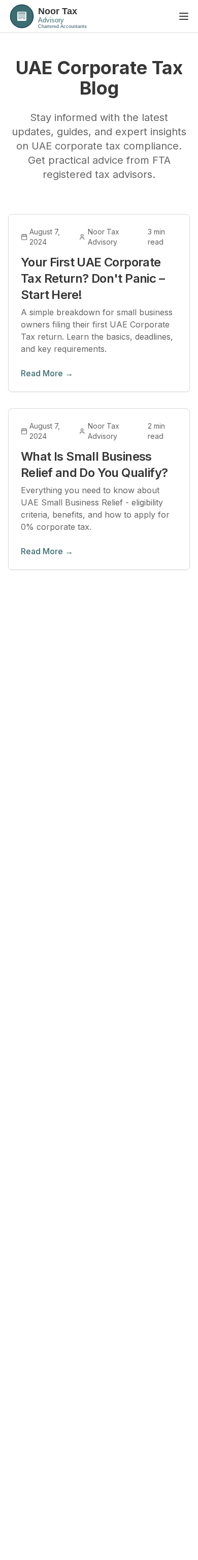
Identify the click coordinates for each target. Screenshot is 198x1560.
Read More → (47, 373)
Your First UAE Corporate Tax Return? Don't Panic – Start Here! (92, 278)
